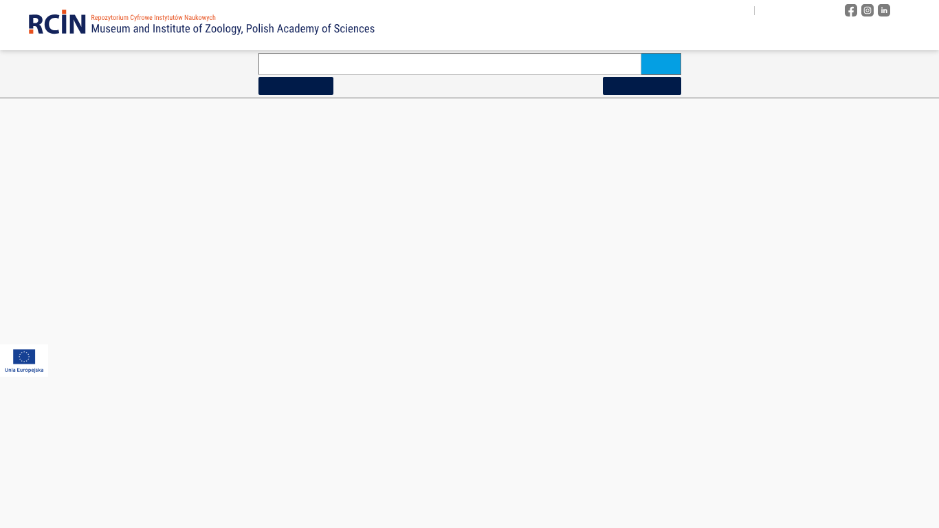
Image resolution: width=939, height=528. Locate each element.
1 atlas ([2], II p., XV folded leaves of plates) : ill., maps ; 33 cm (449, 185)
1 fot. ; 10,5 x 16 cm (378, 243)
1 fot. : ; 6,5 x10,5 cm (670, 339)
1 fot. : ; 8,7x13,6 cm (669, 511)
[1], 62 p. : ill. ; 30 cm (91, 434)
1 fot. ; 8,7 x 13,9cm (668, 492)
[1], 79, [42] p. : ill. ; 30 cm (100, 511)
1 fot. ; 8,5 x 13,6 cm (669, 434)
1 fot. (353, 204)
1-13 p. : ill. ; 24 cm (88, 281)
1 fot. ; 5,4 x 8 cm (664, 204)
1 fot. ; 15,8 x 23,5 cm (381, 339)
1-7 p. (65, 473)
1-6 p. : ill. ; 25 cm (85, 416)
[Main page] (528, 35)
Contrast (816, 10)
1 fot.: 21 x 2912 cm (378, 511)
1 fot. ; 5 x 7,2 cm (664, 281)
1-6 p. (65, 397)
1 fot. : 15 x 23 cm (375, 377)
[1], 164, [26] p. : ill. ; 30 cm (102, 319)
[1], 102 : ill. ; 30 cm (89, 223)
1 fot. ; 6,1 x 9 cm (664, 300)
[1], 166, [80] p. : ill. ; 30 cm (102, 339)
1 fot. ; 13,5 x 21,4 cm (381, 281)
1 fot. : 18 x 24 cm (375, 434)
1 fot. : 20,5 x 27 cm (378, 454)
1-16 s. (67, 300)
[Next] (893, 135)
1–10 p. (68, 204)
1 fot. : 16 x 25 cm (375, 416)
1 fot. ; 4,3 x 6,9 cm (667, 185)
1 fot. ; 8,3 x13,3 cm (668, 416)
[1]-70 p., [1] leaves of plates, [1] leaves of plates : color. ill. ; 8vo (162, 492)
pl (769, 10)
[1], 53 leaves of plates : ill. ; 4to (108, 377)
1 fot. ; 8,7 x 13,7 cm (669, 454)
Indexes (785, 36)
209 (871, 135)
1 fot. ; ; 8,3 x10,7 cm (670, 397)
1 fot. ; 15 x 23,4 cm (378, 358)
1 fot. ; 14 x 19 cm (375, 319)
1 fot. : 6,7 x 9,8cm (666, 377)
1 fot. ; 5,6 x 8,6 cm (667, 262)
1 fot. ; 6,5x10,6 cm (667, 358)
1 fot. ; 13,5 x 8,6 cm (379, 300)
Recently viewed (879, 36)
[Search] (661, 64)
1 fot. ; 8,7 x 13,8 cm (669, 473)
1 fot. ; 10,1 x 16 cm (378, 223)
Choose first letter (565, 134)
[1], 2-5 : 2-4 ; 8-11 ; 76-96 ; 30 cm (113, 358)
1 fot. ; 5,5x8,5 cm (665, 223)
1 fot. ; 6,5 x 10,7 (663, 319)
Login (915, 10)
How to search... (295, 85)
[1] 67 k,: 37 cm (82, 454)
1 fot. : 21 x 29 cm (375, 492)
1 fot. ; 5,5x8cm (661, 243)
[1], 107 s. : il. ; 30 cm (92, 243)
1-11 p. (67, 262)
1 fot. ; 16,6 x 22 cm (378, 397)
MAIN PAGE (56, 111)
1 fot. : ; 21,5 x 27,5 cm (383, 473)
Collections (702, 36)
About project (601, 36)
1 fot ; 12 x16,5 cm (376, 262)
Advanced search (642, 85)
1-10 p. (67, 185)
